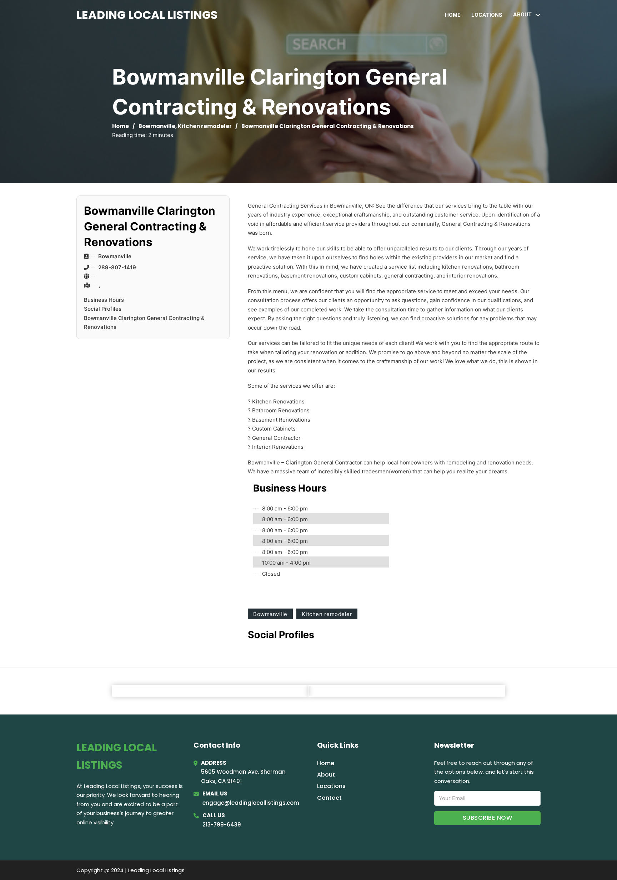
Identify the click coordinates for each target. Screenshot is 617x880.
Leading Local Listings (146, 15)
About (326, 774)
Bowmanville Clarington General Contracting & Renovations (144, 323)
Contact (329, 798)
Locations (486, 15)
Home (453, 15)
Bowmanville (157, 126)
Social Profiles (102, 308)
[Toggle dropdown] (538, 15)
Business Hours (104, 299)
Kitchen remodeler (205, 126)
